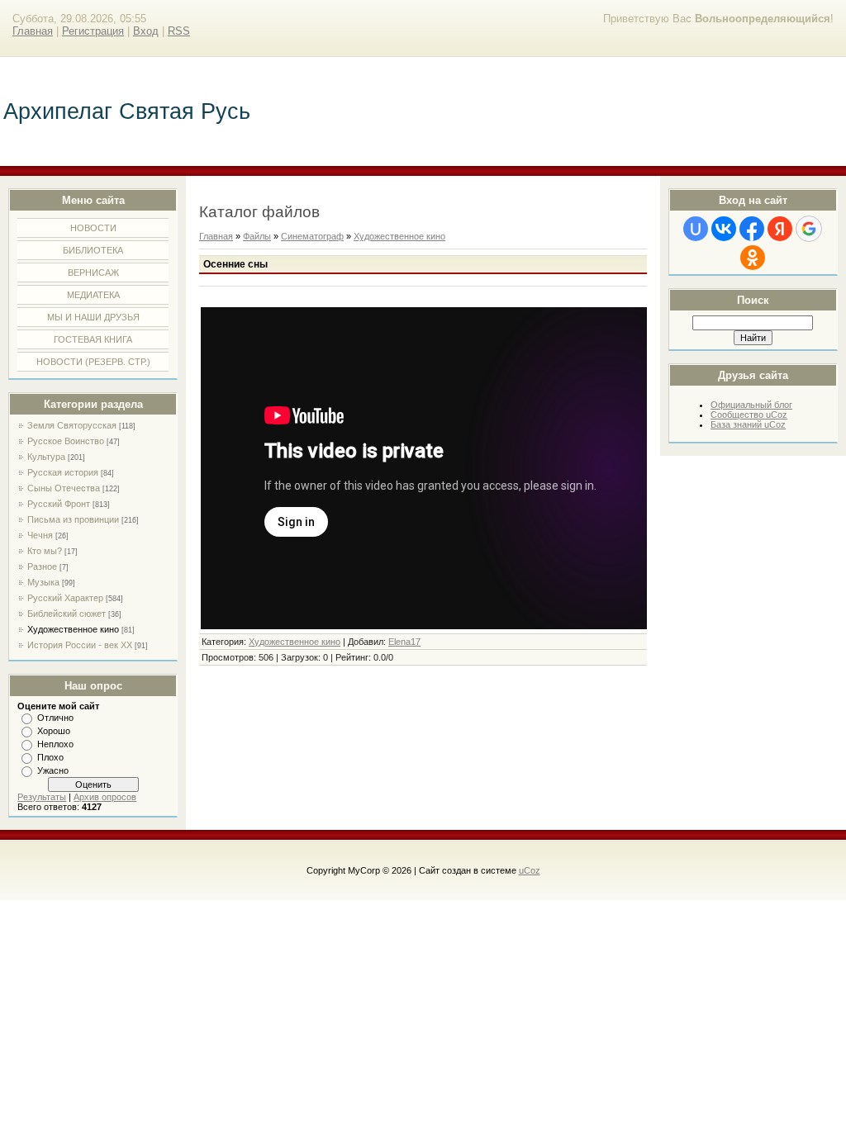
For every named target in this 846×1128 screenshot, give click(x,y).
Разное (42, 566)
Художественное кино (73, 629)
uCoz (529, 870)
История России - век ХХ (79, 645)
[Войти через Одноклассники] (752, 257)
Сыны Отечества (63, 488)
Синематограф (312, 236)
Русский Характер (65, 598)
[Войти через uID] (695, 228)
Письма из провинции (73, 519)
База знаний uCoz (748, 424)
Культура (46, 457)
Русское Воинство (65, 441)
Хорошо (53, 731)
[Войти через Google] (809, 229)
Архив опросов (105, 797)
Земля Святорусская (71, 425)
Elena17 (404, 642)
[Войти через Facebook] (751, 228)
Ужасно (53, 770)
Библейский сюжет (66, 614)
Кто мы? (44, 551)
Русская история (62, 472)
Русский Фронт (58, 504)
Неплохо (55, 744)
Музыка (43, 582)
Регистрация (93, 31)
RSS (179, 31)
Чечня (40, 535)
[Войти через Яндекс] (780, 228)
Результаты (41, 797)
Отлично (55, 718)
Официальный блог (751, 405)
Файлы (257, 236)
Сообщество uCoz (749, 414)
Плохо (50, 757)
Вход (146, 31)
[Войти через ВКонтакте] (723, 228)
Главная (32, 31)
